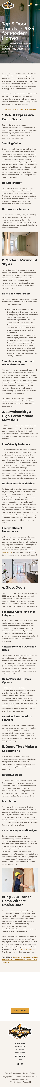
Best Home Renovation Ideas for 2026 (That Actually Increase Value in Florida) (20, 959)
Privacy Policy (29, 1073)
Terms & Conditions (13, 1073)
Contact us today (25, 949)
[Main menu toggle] (36, 5)
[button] (20, 1011)
